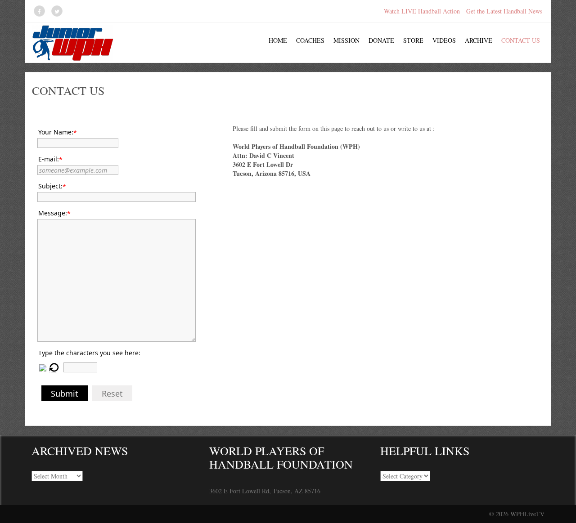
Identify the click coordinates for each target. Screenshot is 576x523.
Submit (64, 393)
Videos (444, 40)
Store (413, 40)
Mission (346, 40)
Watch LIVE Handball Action (422, 11)
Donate (381, 40)
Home (278, 40)
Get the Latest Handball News (504, 11)
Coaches (310, 40)
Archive (478, 40)
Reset (112, 393)
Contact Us (520, 40)
